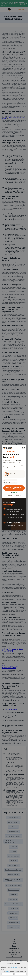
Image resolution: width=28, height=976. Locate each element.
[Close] (23, 448)
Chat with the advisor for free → (14, 488)
